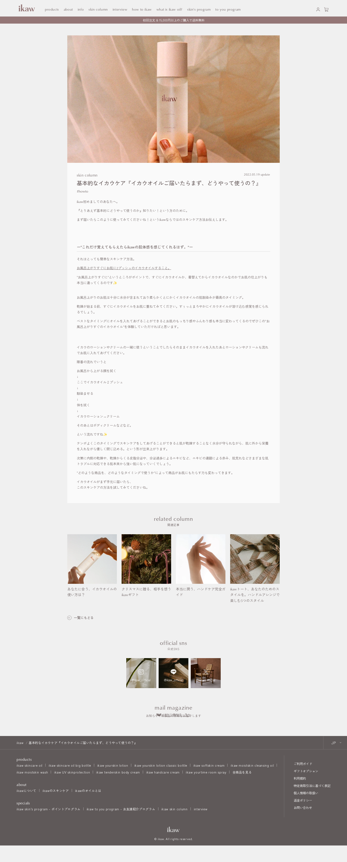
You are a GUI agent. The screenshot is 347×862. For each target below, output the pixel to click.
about (68, 9)
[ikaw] (173, 829)
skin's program (199, 9)
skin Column (98, 9)
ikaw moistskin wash (32, 772)
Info (81, 9)
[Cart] (326, 8)
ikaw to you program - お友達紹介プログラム (121, 809)
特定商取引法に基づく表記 (312, 785)
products (52, 9)
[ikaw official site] (26, 8)
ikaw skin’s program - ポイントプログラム (48, 809)
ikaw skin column (174, 809)
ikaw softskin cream (208, 765)
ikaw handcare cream (163, 772)
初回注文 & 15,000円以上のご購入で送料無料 (173, 20)
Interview (120, 9)
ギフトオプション (306, 771)
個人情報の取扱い (306, 793)
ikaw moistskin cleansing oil (252, 765)
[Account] (318, 8)
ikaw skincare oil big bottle (70, 765)
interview (200, 809)
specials (23, 803)
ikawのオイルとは (88, 790)
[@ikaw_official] (141, 673)
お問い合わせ (303, 807)
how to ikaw (142, 9)
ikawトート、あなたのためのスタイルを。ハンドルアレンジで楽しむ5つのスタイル (255, 595)
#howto (82, 191)
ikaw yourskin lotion (112, 765)
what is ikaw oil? (169, 9)
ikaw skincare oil (29, 765)
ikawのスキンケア (55, 790)
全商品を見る (242, 772)
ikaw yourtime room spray (206, 772)
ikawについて (26, 790)
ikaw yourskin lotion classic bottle (160, 765)
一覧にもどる (84, 617)
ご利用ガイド (303, 763)
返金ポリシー (303, 800)
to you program (228, 9)
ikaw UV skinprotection (72, 772)
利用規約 (300, 778)
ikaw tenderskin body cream (118, 772)
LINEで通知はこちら (177, 714)
